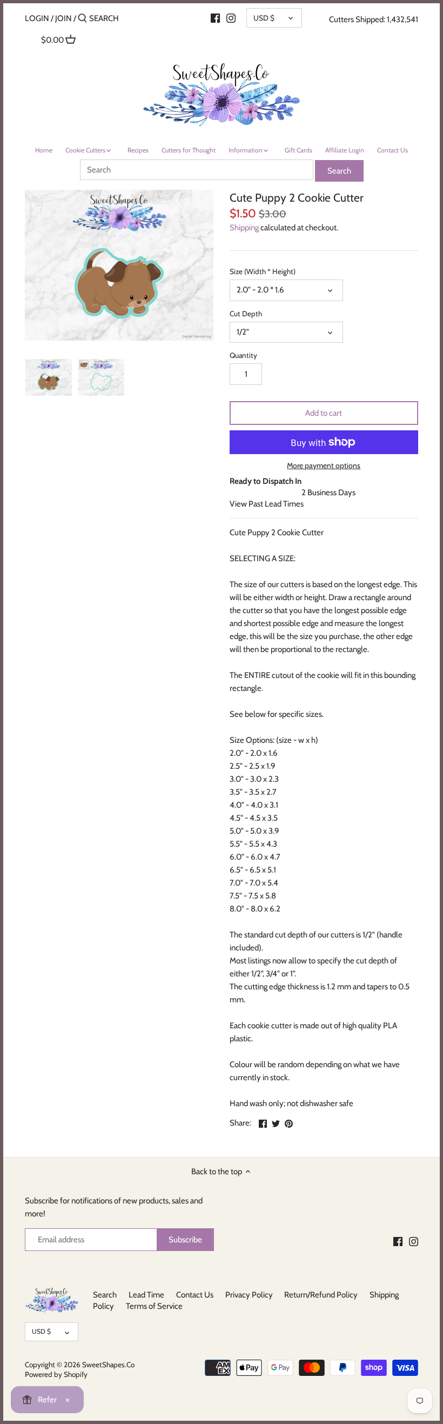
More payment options (323, 466)
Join (63, 18)
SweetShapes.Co (108, 1364)
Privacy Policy (249, 1295)
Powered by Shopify (56, 1374)
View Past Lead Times (267, 504)
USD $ (263, 18)
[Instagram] (231, 18)
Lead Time (146, 1295)
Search (105, 1295)
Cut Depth (246, 313)
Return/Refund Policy (321, 1295)
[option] (48, 377)
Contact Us (194, 1295)
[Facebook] (215, 18)
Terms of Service (154, 1306)
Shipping (244, 227)
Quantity (243, 355)
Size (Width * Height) (263, 271)
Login (37, 18)
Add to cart (323, 413)
